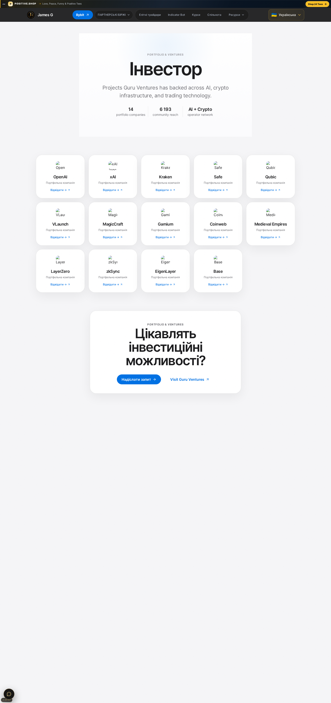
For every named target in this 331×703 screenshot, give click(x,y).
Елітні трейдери (150, 14)
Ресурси (234, 14)
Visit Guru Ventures (187, 379)
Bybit (80, 15)
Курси (196, 14)
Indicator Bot (176, 14)
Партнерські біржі (112, 14)
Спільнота (214, 14)
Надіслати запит (136, 379)
